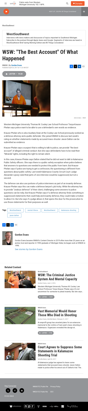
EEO (51, 392)
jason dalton (14, 215)
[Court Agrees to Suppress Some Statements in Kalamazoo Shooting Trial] (20, 351)
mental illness (33, 210)
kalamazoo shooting (68, 210)
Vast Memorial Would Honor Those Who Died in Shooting (57, 313)
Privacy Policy (55, 386)
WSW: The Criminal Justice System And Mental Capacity (57, 277)
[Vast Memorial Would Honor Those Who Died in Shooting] (20, 315)
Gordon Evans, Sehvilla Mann (47, 319)
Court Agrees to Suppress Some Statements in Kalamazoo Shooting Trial (60, 351)
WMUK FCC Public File (40, 386)
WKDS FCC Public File (40, 392)
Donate (78, 3)
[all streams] (84, 11)
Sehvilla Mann (42, 359)
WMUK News (42, 308)
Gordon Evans (16, 65)
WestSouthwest (8, 25)
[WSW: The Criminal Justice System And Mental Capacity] (20, 279)
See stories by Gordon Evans (29, 249)
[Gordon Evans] (7, 238)
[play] (6, 11)
